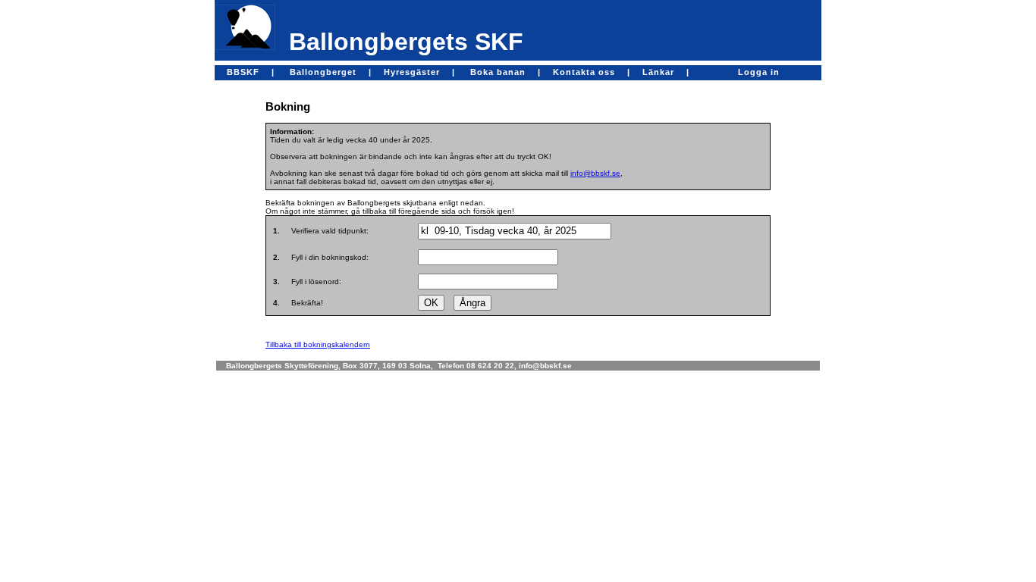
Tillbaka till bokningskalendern (317, 344)
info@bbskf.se (595, 173)
